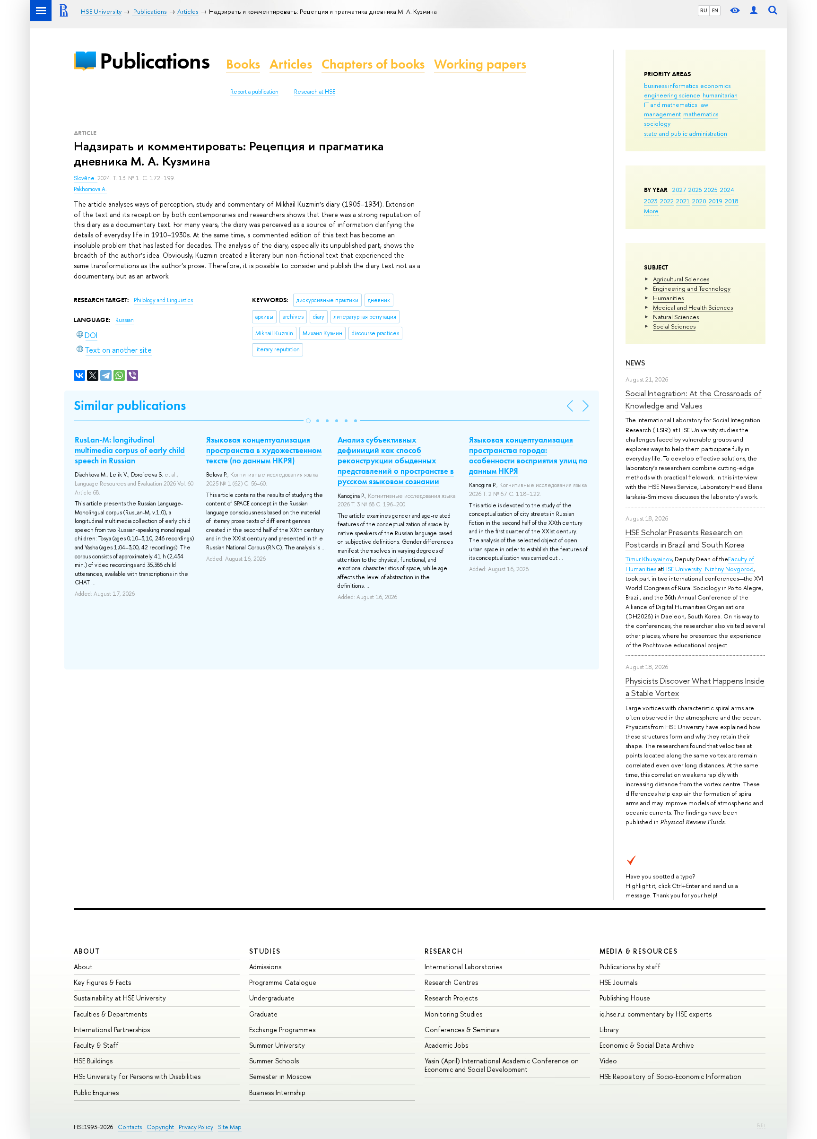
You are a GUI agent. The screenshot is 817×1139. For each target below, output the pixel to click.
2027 (679, 189)
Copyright (160, 1127)
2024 (727, 189)
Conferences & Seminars (462, 1029)
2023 (651, 201)
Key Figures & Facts (102, 982)
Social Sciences (674, 326)
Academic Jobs (446, 1045)
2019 (715, 201)
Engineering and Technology (691, 288)
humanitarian (720, 95)
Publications (154, 60)
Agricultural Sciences (681, 279)
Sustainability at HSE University (120, 997)
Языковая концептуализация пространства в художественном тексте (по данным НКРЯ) (264, 450)
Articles (290, 64)
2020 (699, 201)
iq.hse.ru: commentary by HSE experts (656, 1013)
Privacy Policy (196, 1127)
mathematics (700, 114)
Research (444, 951)
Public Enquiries (96, 1092)
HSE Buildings (93, 1060)
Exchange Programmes (282, 1029)
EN (715, 10)
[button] (308, 421)
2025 (711, 189)
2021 (683, 201)
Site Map (230, 1127)
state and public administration (685, 133)
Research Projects (451, 997)
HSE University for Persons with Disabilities (137, 1076)
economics (715, 85)
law (703, 104)
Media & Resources (639, 951)
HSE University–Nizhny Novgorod (708, 569)
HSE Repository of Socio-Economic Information (670, 1076)
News (635, 363)
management (662, 114)
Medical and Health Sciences (693, 307)
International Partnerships (112, 1029)
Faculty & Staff (96, 1045)
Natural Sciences (676, 317)
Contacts (130, 1127)
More (651, 211)
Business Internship (277, 1092)
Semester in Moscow (280, 1076)
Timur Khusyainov (649, 559)
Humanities (668, 298)
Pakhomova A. (90, 189)
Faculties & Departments (110, 1013)
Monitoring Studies (453, 1013)
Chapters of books (373, 64)
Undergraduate (272, 997)
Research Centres (451, 982)
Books (243, 64)
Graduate (263, 1013)
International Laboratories (463, 966)
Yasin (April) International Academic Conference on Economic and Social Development (502, 1065)
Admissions (265, 966)
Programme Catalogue (282, 982)
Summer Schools (274, 1060)
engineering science (672, 95)
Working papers (480, 64)
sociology (657, 123)
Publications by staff (630, 966)
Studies (265, 951)
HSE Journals (618, 982)
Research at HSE (314, 92)
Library (609, 1029)
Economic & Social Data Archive (647, 1045)
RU (703, 10)
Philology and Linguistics (163, 300)
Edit (761, 1125)
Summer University (277, 1045)
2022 (667, 201)
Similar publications (130, 405)
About (87, 951)
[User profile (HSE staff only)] (754, 10)
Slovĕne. (85, 178)
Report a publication (254, 92)
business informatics (671, 85)
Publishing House (625, 997)
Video (608, 1060)
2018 (732, 201)
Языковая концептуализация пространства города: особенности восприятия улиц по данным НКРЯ (528, 455)
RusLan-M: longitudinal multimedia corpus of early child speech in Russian (130, 450)
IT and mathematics (670, 104)
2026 (695, 189)
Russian (124, 320)
